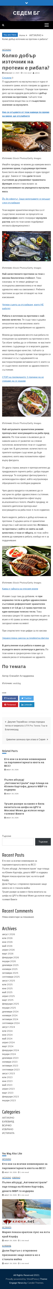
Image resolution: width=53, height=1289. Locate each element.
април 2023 (8, 1088)
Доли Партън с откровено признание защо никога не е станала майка (21, 1255)
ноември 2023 (10, 1061)
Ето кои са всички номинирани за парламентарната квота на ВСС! (25, 762)
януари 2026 (9, 961)
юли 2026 (7, 938)
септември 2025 (11, 976)
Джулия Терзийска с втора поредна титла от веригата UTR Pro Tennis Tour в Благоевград (26, 725)
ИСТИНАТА (8, 1133)
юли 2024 (7, 1030)
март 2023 (7, 1092)
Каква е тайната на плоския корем (20, 588)
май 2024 (7, 1038)
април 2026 (8, 949)
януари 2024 (9, 1054)
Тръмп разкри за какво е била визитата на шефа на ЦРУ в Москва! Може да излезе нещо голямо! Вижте (24, 809)
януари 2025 (9, 1007)
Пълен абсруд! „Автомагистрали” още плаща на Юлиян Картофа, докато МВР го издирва (26, 785)
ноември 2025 (10, 969)
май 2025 (7, 992)
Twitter (27, 698)
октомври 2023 (10, 1065)
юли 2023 (7, 1077)
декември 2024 (10, 1011)
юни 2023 (7, 1081)
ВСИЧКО (6, 1125)
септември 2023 (11, 1069)
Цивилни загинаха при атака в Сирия (25, 739)
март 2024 (7, 1046)
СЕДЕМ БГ (26, 13)
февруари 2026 (10, 957)
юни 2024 (7, 1034)
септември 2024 (11, 1023)
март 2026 (7, 953)
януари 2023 (9, 1100)
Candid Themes (35, 1282)
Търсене (6, 836)
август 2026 (8, 934)
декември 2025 (10, 965)
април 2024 (8, 1042)
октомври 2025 (10, 972)
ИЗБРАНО (7, 1129)
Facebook (11, 698)
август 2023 (8, 1073)
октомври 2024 (10, 1019)
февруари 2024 (10, 1050)
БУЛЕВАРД (8, 1121)
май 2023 (7, 1084)
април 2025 (8, 996)
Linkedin (27, 704)
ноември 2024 (10, 1015)
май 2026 (7, 945)
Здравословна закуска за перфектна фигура (25, 638)
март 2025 (7, 999)
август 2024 (8, 1026)
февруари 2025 (10, 1003)
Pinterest (11, 704)
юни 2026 (7, 941)
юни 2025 (7, 988)
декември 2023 (10, 1057)
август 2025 (8, 980)
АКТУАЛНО (6, 50)
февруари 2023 (10, 1096)
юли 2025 (7, 984)
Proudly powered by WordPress (22, 1278)
